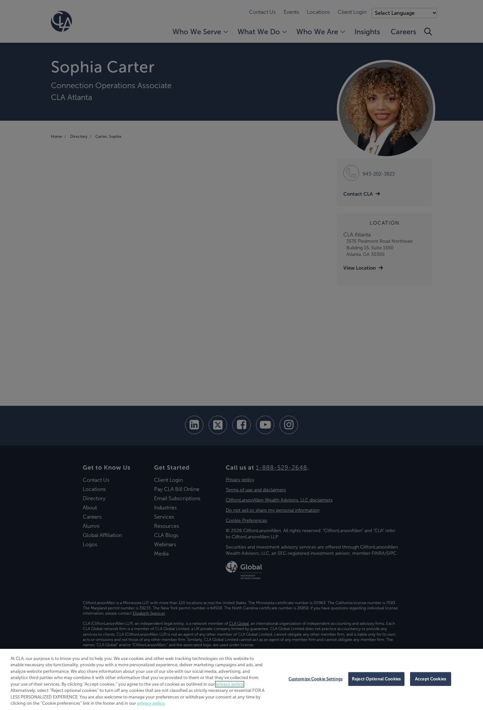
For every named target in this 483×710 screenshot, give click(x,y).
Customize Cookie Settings (315, 678)
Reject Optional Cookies (376, 678)
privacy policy (229, 684)
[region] (241, 679)
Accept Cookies (430, 678)
